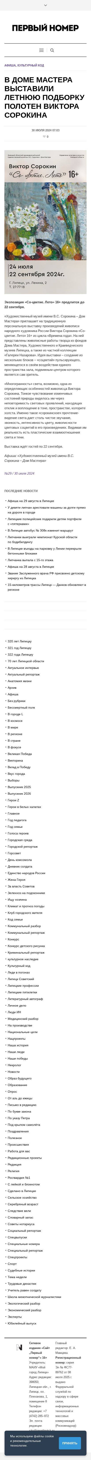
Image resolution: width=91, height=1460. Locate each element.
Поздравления (18, 1131)
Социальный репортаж (24, 1230)
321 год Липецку (19, 648)
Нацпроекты (16, 1038)
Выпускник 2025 (19, 787)
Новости (14, 1071)
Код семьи (15, 919)
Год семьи (15, 826)
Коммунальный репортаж (26, 932)
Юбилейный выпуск (22, 1323)
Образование (17, 1085)
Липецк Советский (21, 979)
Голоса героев (18, 833)
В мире (13, 727)
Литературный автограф (25, 999)
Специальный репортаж (25, 1250)
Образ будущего (20, 1078)
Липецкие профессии (23, 985)
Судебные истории (21, 1270)
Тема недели (17, 1277)
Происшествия (18, 1144)
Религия (13, 1171)
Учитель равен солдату (24, 1290)
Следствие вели (19, 1211)
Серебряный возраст (23, 1204)
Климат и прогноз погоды (26, 906)
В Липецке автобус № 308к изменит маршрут (40, 530)
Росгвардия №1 (19, 1177)
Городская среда (20, 840)
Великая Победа (20, 754)
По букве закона (19, 1111)
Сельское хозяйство (22, 1197)
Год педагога (17, 820)
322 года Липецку (20, 654)
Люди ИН (14, 1012)
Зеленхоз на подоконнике (26, 893)
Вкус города (16, 773)
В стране (14, 740)
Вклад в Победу (19, 767)
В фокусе (14, 747)
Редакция (14, 1164)
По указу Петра (19, 1118)
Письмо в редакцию (22, 1105)
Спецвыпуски (17, 1237)
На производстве (20, 1025)
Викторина (15, 760)
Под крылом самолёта (24, 1124)
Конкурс (13, 939)
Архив (12, 687)
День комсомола (20, 860)
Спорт (12, 1264)
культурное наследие (23, 959)
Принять (69, 1443)
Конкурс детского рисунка (26, 946)
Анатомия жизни (20, 681)
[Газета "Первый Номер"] (45, 27)
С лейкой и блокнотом (24, 1184)
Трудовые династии (22, 1283)
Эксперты (15, 1317)
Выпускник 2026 (19, 793)
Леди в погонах (19, 972)
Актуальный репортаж (24, 674)
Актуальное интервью (23, 668)
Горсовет (14, 853)
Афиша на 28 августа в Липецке (31, 566)
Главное (14, 813)
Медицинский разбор (23, 1018)
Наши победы (18, 1058)
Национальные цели (23, 1032)
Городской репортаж (23, 846)
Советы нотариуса (21, 1224)
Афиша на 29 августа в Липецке (31, 501)
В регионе (15, 734)
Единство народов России (26, 873)
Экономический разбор (24, 1310)
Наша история (18, 1045)
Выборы (13, 780)
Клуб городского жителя (25, 913)
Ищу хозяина (17, 899)
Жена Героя (16, 879)
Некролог (14, 1065)
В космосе (15, 720)
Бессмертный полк (21, 707)
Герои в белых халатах (24, 807)
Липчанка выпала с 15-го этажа (30, 560)
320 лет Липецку (20, 641)
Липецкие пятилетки (22, 992)
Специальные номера (24, 1244)
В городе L (15, 714)
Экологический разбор (24, 1303)
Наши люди (16, 1052)
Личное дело (17, 1005)
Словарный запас (20, 1217)
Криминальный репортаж (26, 952)
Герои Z (13, 800)
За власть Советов (21, 886)
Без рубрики (16, 701)
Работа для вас (19, 1151)
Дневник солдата (20, 866)
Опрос (12, 1091)
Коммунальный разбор (24, 926)
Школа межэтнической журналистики (34, 1297)
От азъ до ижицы (20, 1098)
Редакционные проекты (25, 1158)
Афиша (10, 65)
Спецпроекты (17, 1257)
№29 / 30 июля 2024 (19, 473)
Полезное (15, 1138)
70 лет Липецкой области (26, 661)
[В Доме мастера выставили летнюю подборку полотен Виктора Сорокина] (45, 222)
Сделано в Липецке (22, 1191)
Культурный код (30, 65)
